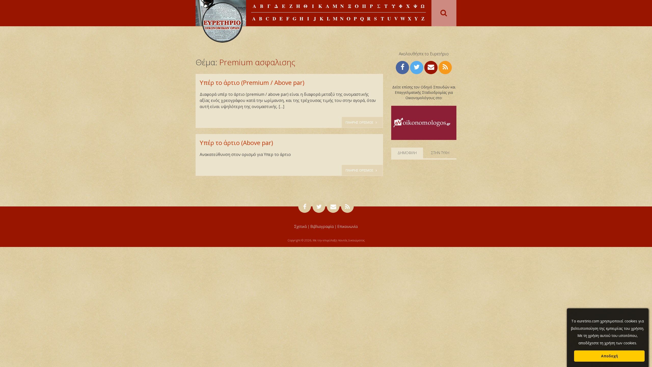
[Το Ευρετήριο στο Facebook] (402, 66)
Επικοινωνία (347, 226)
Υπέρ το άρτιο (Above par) (236, 142)
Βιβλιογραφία (322, 226)
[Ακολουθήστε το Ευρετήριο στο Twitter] (416, 66)
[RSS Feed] (445, 66)
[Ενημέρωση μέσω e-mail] (431, 66)
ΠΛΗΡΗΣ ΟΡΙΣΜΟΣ (360, 122)
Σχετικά (300, 226)
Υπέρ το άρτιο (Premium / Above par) (252, 82)
